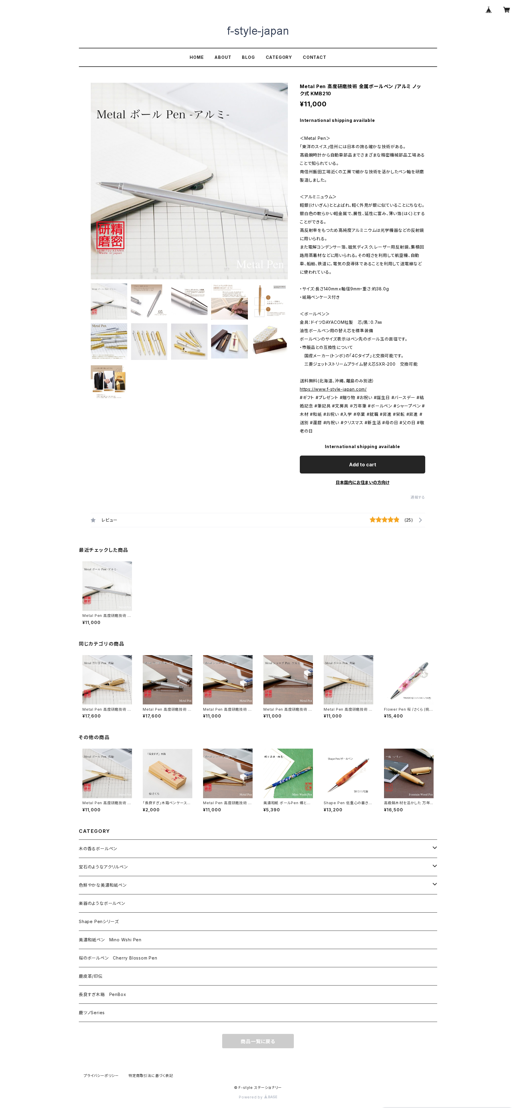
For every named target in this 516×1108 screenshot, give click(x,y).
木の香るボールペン (98, 848)
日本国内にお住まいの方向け (362, 482)
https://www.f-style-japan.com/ (333, 389)
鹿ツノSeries (92, 1012)
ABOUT (222, 57)
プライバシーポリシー (101, 1075)
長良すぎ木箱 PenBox (102, 994)
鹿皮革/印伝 (91, 976)
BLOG (248, 57)
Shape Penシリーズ (99, 921)
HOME (197, 57)
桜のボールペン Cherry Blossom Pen (118, 957)
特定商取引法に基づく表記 (150, 1075)
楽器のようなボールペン (102, 903)
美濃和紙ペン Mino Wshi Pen (110, 939)
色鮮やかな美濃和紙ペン (103, 885)
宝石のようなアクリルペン (103, 866)
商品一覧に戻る (258, 1041)
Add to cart (362, 465)
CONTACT (314, 57)
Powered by (251, 1097)
